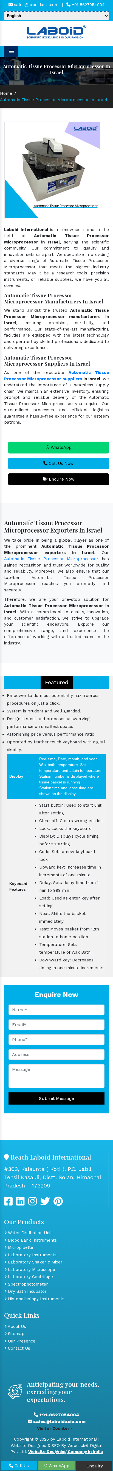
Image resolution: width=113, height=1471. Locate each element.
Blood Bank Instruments (32, 1240)
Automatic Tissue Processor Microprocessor (51, 558)
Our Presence (21, 1341)
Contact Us (18, 1348)
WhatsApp (60, 447)
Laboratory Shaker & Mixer (35, 1262)
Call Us (21, 1465)
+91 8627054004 (87, 4)
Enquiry (94, 1466)
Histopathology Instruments (35, 1298)
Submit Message (56, 1098)
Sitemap (15, 1333)
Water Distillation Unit (29, 1232)
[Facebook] (8, 1203)
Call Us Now (60, 463)
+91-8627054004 (58, 1414)
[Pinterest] (58, 1203)
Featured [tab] (56, 682)
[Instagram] (32, 1203)
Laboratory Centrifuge (30, 1276)
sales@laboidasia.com (35, 4)
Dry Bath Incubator (27, 1291)
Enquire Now (61, 479)
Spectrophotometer (27, 1284)
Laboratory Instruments (31, 1254)
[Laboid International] (56, 31)
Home (6, 93)
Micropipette (20, 1247)
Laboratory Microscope (31, 1269)
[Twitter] (20, 1203)
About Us (16, 1326)
